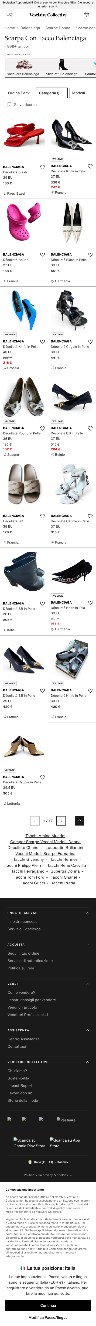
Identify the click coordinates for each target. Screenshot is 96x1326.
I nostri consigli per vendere (31, 1000)
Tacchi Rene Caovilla (66, 865)
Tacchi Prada (63, 883)
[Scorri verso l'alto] (79, 821)
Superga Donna (65, 871)
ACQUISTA (16, 945)
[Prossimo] (61, 821)
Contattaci (16, 1046)
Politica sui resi (20, 968)
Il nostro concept (22, 921)
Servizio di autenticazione (30, 960)
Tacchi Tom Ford (29, 877)
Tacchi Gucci (33, 883)
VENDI (12, 984)
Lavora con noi (20, 1093)
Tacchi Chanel (64, 877)
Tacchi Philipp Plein (23, 865)
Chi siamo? (17, 1070)
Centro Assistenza (23, 1039)
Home (10, 28)
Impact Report (19, 1085)
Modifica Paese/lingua (48, 1317)
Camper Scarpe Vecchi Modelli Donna (45, 842)
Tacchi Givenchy (28, 859)
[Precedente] (35, 821)
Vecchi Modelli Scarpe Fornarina (45, 854)
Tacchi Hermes (64, 859)
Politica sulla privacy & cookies (46, 1175)
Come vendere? (21, 992)
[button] (86, 15)
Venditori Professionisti (27, 1014)
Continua (48, 1305)
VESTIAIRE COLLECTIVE (27, 1062)
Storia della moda (22, 1100)
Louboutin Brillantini (64, 848)
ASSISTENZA (18, 1030)
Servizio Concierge (24, 929)
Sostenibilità (18, 1078)
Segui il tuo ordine (23, 953)
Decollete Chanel (24, 848)
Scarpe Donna (57, 28)
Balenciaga (30, 28)
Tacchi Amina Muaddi (45, 836)
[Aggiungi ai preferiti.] (42, 167)
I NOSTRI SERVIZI (22, 913)
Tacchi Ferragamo (28, 871)
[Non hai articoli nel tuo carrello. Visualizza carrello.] (86, 15)
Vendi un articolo (22, 1007)
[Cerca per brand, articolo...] (9, 14)
